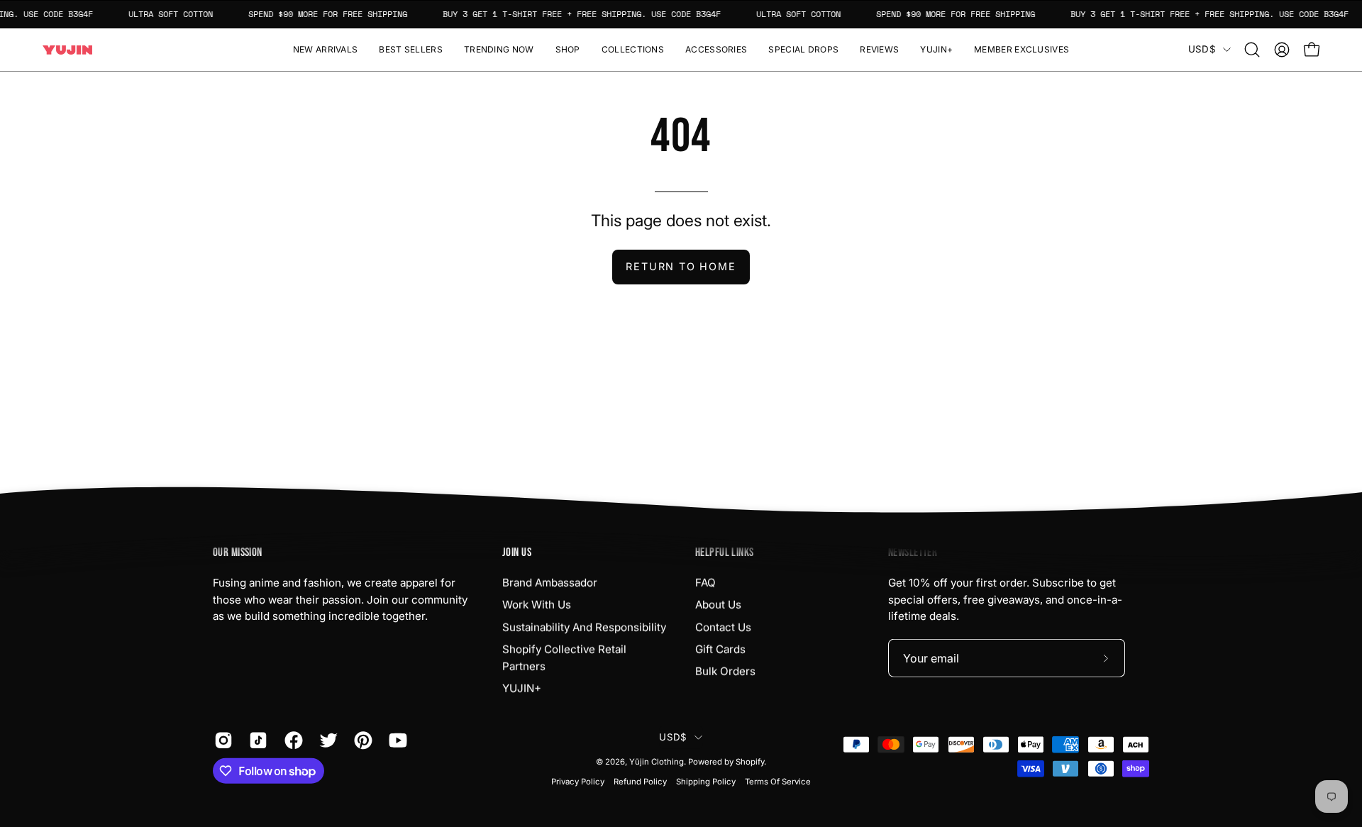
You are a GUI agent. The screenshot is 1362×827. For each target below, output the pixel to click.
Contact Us (723, 626)
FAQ (705, 582)
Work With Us (536, 604)
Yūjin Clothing (656, 762)
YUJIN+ (521, 688)
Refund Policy (640, 782)
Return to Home (681, 266)
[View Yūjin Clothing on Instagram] (221, 740)
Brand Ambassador (549, 582)
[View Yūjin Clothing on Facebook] (291, 740)
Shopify (750, 762)
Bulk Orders (725, 671)
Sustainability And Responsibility (584, 626)
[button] (568, 49)
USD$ (1202, 49)
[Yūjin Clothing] (67, 50)
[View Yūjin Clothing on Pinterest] (361, 740)
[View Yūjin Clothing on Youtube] (395, 740)
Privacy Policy (577, 782)
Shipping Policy (706, 782)
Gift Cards (720, 649)
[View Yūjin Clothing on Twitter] (326, 740)
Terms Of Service (778, 782)
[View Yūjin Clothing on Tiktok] (256, 740)
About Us (718, 604)
